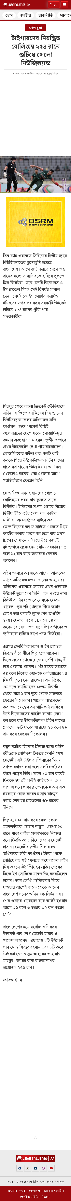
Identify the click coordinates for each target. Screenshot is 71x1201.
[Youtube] (51, 1168)
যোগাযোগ (34, 1191)
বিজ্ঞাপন (46, 1197)
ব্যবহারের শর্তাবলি (53, 1191)
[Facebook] (19, 1168)
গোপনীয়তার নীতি (29, 1197)
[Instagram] (43, 1168)
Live (54, 5)
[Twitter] (27, 1168)
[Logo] (17, 5)
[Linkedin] (35, 1168)
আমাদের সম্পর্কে (16, 1191)
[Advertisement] (35, 115)
